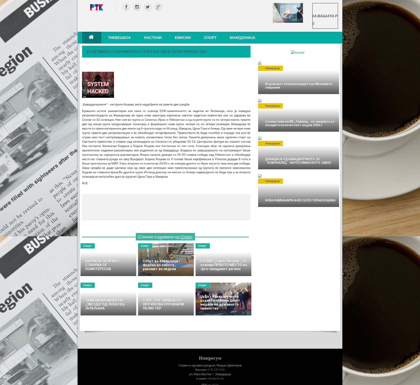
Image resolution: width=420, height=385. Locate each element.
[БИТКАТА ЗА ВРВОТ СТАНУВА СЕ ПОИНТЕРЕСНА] (108, 259)
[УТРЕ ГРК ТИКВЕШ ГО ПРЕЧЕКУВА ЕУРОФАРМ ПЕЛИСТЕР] (166, 299)
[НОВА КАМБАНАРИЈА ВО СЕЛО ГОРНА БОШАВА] (298, 190)
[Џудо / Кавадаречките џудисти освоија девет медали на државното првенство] (223, 299)
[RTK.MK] (96, 7)
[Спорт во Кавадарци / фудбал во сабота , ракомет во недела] (166, 259)
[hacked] (297, 52)
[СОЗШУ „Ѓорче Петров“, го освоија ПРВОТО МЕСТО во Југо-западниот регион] (223, 259)
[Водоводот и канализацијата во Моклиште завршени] (298, 77)
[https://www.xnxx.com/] (288, 12)
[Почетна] (91, 38)
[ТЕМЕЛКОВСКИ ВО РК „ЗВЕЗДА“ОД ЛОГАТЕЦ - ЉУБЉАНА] (108, 299)
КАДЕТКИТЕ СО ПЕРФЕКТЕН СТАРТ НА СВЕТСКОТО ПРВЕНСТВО (146, 51)
